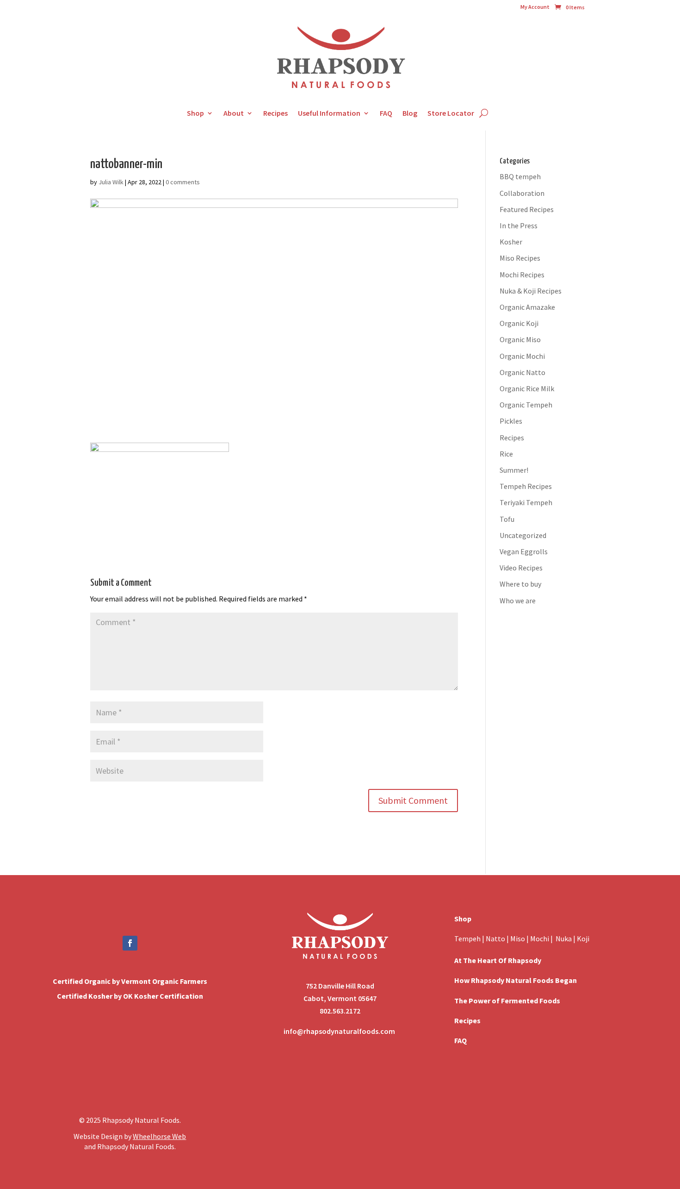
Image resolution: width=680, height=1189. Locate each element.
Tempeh (467, 938)
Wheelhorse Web (159, 1136)
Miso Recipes (520, 258)
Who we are (518, 600)
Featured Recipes (527, 209)
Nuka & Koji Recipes (531, 290)
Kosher (511, 241)
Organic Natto (522, 372)
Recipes (275, 113)
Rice (506, 453)
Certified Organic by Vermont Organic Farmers (130, 981)
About (233, 113)
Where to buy (520, 583)
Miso (517, 938)
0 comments (183, 182)
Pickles (511, 421)
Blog (409, 113)
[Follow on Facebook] (130, 943)
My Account (535, 7)
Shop (195, 113)
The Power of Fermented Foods (507, 1000)
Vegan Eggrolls (524, 551)
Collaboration (522, 193)
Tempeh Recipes (526, 486)
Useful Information (329, 113)
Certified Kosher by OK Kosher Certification (130, 996)
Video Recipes (521, 567)
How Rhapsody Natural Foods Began (515, 980)
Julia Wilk (111, 182)
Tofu (507, 519)
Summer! (514, 470)
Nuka (564, 938)
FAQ (386, 113)
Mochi (539, 938)
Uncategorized (523, 535)
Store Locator (450, 113)
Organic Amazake (527, 307)
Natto (496, 938)
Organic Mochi (522, 356)
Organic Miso (520, 339)
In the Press (519, 225)
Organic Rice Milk (527, 388)
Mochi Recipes (522, 274)
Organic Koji (519, 323)
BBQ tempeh (520, 176)
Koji (583, 938)
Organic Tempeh (526, 404)
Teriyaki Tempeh (526, 502)
